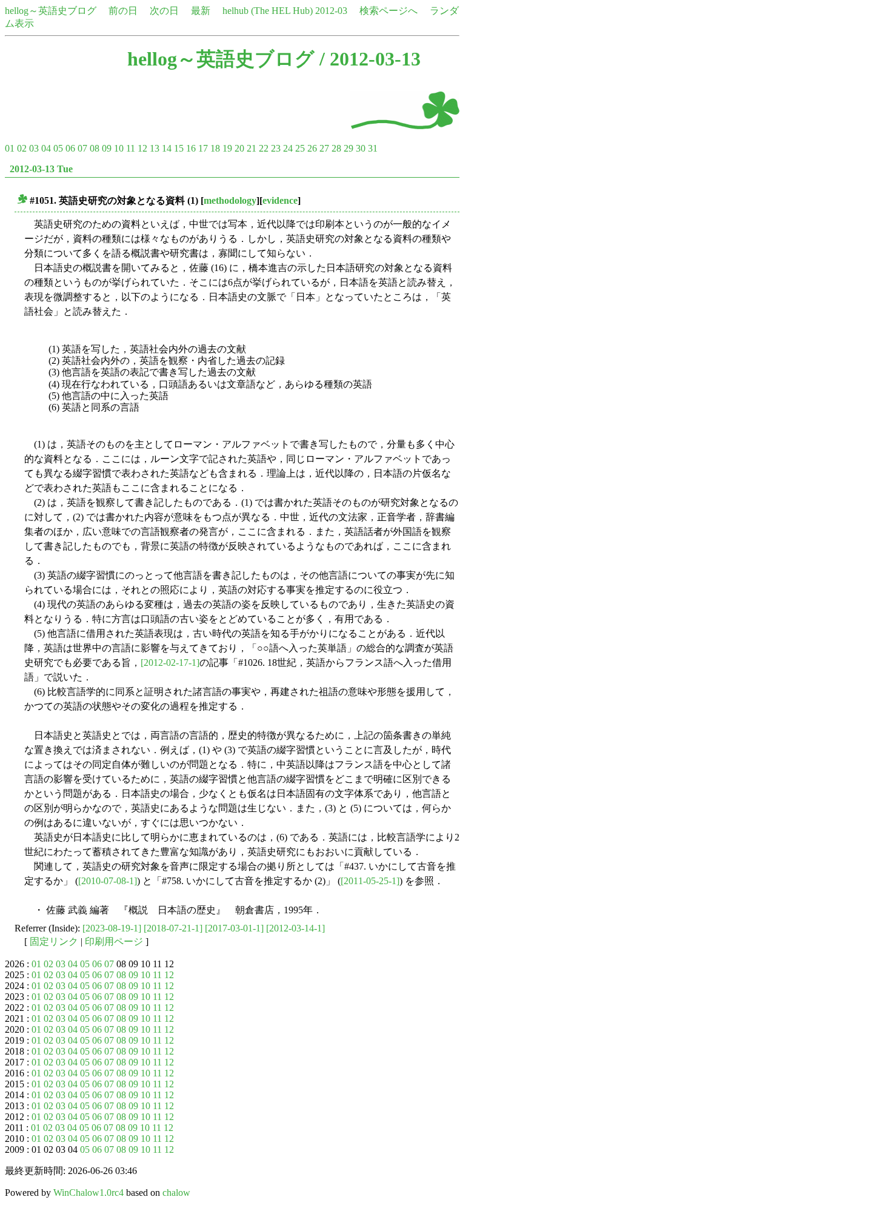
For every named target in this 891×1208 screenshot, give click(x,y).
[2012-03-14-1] (295, 928)
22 (264, 148)
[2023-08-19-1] (111, 928)
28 (336, 148)
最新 (200, 10)
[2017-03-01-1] (234, 928)
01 (10, 148)
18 (215, 148)
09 (107, 148)
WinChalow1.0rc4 (88, 1192)
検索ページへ (388, 10)
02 (22, 148)
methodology (230, 200)
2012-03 (331, 10)
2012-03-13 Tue (41, 169)
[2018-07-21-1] (173, 928)
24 (288, 148)
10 (119, 148)
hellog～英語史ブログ (50, 10)
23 (276, 148)
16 (191, 148)
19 (227, 148)
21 (251, 148)
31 (373, 148)
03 (34, 148)
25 (300, 148)
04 (46, 148)
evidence (280, 200)
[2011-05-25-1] (370, 881)
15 (179, 148)
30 (360, 148)
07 (82, 148)
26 (312, 148)
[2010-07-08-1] (107, 881)
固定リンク (54, 941)
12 (142, 148)
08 (94, 148)
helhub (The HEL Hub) (267, 10)
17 (203, 148)
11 (130, 148)
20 (239, 148)
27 (324, 148)
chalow (176, 1192)
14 (167, 148)
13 (154, 148)
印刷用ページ (114, 941)
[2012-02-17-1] (170, 662)
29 (348, 148)
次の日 (164, 10)
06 (70, 148)
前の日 (123, 10)
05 (58, 148)
